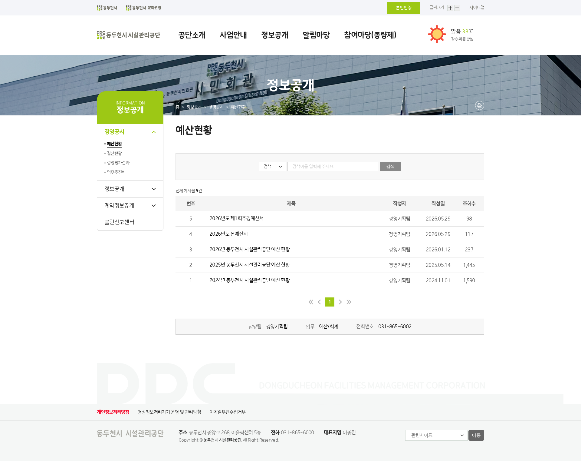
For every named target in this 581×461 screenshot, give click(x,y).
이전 (319, 302)
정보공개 (274, 35)
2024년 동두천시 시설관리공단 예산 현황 (249, 280)
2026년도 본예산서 (228, 233)
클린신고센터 (119, 222)
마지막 (351, 302)
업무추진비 (116, 172)
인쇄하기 (479, 105)
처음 (308, 302)
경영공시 (114, 132)
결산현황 (114, 153)
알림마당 (316, 35)
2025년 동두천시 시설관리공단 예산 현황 (249, 264)
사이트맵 (476, 7)
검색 (390, 166)
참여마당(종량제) (370, 35)
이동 (476, 435)
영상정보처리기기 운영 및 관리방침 (169, 412)
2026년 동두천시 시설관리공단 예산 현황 (249, 249)
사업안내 (233, 35)
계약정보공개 (119, 205)
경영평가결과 (118, 163)
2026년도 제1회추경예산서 (236, 218)
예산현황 (114, 144)
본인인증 (404, 8)
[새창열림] (107, 8)
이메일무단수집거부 (227, 412)
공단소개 (191, 35)
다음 (340, 302)
